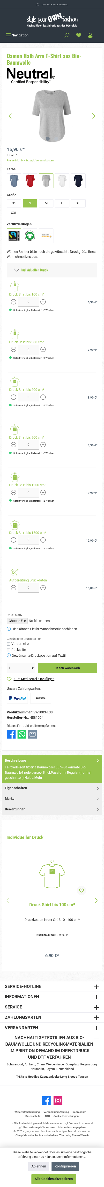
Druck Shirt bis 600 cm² (26, 390)
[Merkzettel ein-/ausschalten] (81, 890)
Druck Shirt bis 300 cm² (26, 342)
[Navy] (78, 180)
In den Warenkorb (67, 668)
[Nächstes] (93, 116)
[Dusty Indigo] (14, 180)
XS (14, 203)
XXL (14, 213)
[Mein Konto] (90, 35)
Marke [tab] (10, 799)
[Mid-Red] (30, 180)
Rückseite (18, 650)
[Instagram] (57, 1100)
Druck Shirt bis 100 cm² (26, 294)
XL (78, 203)
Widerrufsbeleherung (27, 1112)
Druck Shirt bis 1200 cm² (27, 485)
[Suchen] (67, 35)
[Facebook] (46, 1100)
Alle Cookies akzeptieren (54, 1179)
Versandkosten (78, 1123)
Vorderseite (20, 644)
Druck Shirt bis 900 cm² (26, 437)
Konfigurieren (65, 1166)
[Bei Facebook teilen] (11, 734)
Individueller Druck (33, 269)
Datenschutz (33, 1116)
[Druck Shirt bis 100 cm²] (52, 874)
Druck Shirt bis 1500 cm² (27, 533)
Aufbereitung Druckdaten (28, 580)
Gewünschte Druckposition (24, 639)
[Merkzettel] (78, 35)
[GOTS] (30, 235)
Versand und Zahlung (56, 1112)
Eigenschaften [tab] (16, 788)
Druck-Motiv (14, 615)
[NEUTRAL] (31, 76)
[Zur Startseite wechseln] (52, 20)
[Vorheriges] (10, 116)
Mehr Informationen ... (71, 1157)
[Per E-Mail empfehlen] (32, 734)
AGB (47, 1116)
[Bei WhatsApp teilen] (21, 734)
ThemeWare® (80, 1135)
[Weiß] (62, 180)
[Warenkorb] (99, 33)
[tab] (52, 769)
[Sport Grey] (46, 180)
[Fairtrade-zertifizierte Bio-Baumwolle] (14, 235)
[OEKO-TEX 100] (46, 235)
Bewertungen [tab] (15, 809)
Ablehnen (38, 1166)
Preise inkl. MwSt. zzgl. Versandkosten (30, 160)
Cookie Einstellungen (66, 1116)
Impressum (79, 1112)
